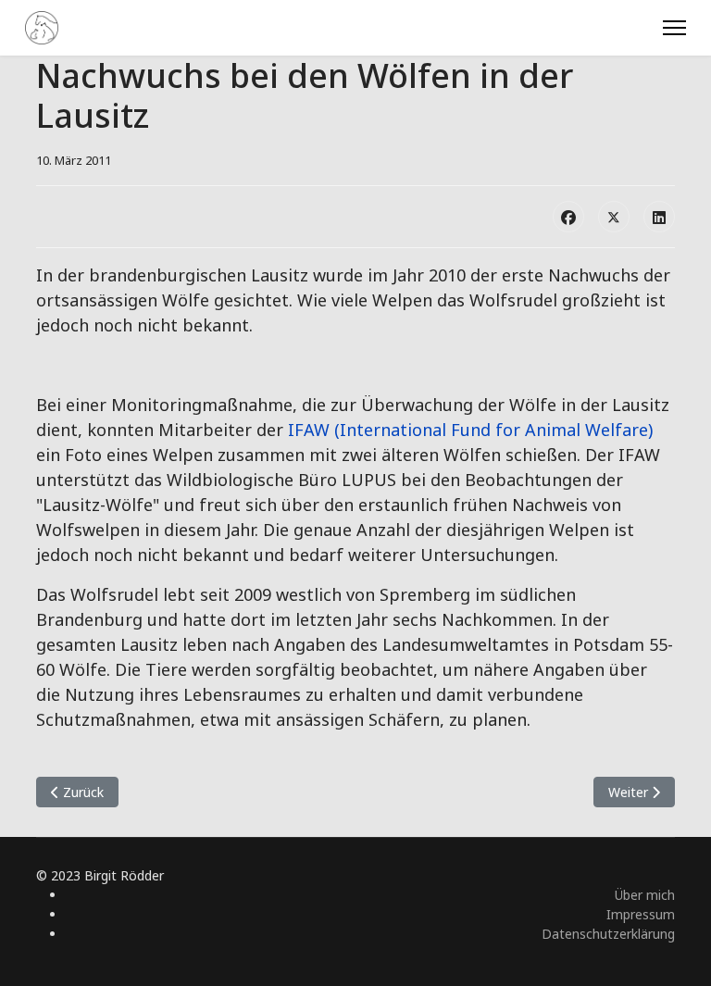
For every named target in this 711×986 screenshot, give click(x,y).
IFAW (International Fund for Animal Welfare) (470, 429)
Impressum (640, 914)
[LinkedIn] (659, 216)
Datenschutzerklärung (608, 933)
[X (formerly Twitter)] (614, 216)
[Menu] (674, 28)
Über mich (645, 895)
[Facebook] (568, 216)
